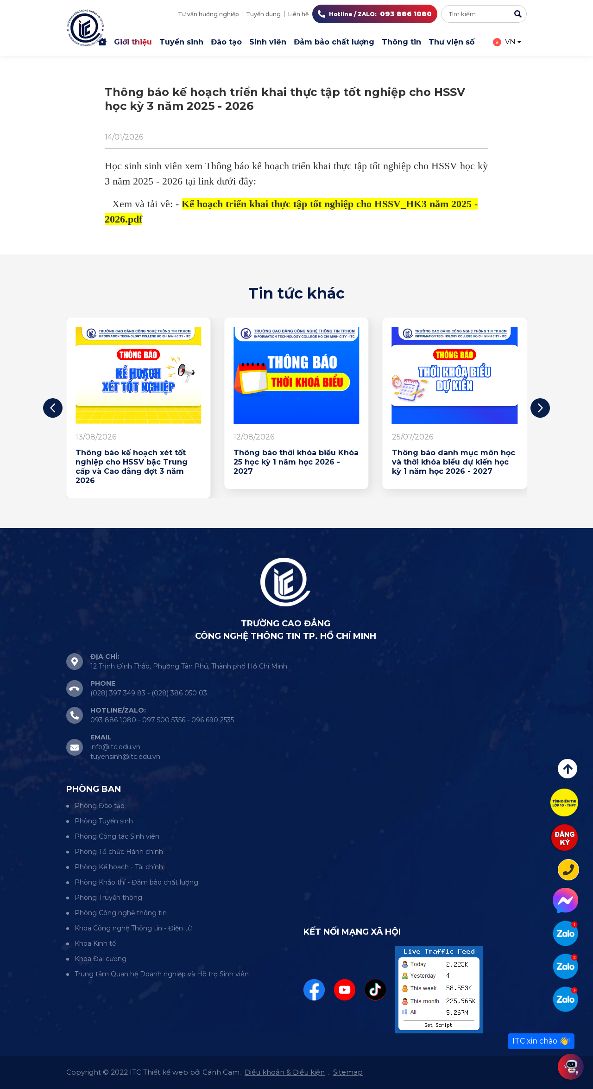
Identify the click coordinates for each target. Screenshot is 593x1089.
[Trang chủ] (102, 42)
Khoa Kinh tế (95, 943)
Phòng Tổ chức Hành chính (119, 851)
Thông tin (401, 42)
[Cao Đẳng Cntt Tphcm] (565, 999)
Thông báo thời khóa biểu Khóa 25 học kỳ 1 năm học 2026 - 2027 (296, 462)
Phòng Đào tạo (100, 806)
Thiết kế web (165, 1072)
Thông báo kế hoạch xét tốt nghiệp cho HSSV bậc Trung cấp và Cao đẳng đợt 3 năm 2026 (132, 466)
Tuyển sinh (181, 42)
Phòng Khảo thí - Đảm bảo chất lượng (136, 882)
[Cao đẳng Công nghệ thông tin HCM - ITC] (565, 966)
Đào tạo (226, 42)
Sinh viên (267, 42)
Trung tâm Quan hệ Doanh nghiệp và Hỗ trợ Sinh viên (162, 974)
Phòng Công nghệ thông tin (121, 913)
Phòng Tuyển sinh (104, 821)
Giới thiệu (133, 42)
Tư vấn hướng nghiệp (208, 14)
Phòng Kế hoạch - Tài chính (119, 867)
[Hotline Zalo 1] (565, 933)
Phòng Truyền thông (108, 897)
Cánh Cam (221, 1072)
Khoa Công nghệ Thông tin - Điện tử (133, 928)
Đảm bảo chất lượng (334, 42)
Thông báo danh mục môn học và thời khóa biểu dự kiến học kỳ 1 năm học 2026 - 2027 (453, 462)
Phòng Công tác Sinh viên (117, 836)
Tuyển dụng (263, 14)
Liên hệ (298, 14)
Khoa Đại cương (100, 959)
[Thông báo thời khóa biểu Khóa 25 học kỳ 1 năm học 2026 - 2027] (296, 375)
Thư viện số (451, 42)
